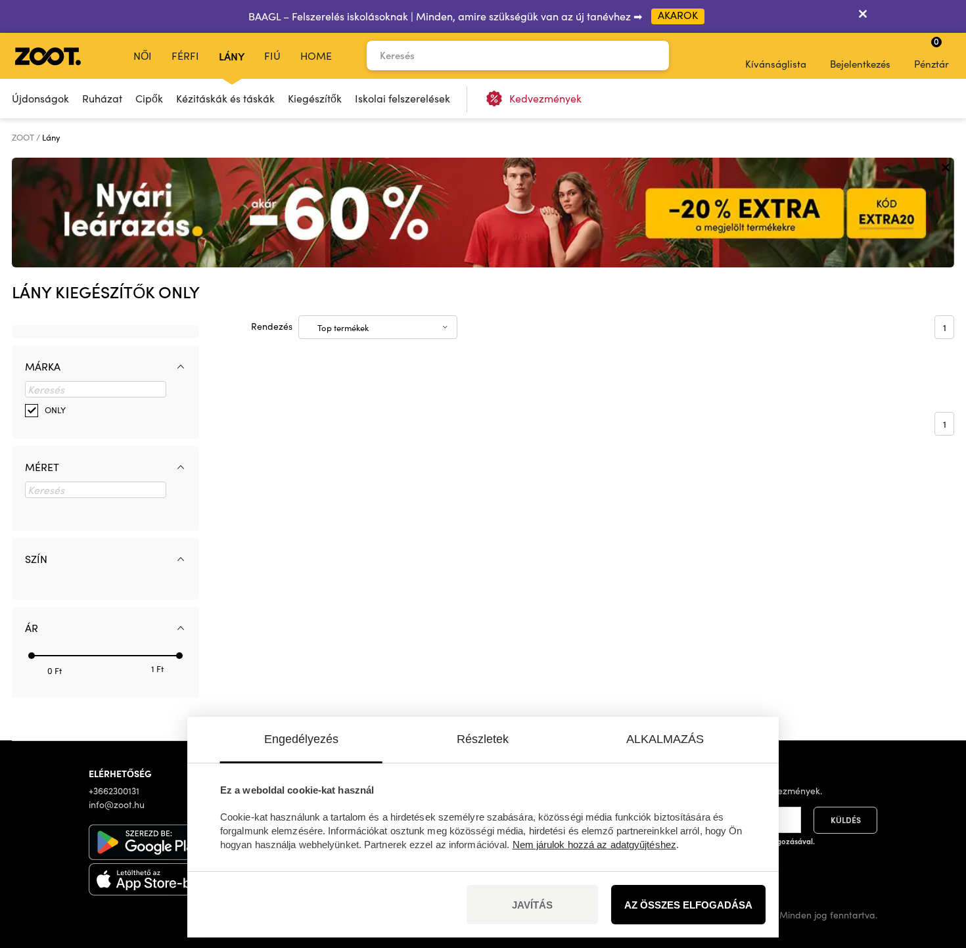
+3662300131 (114, 790)
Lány (231, 56)
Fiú (272, 55)
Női (142, 55)
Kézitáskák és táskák (225, 98)
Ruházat (102, 98)
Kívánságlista (775, 63)
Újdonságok (40, 98)
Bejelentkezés (860, 63)
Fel (933, 868)
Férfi (185, 55)
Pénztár (931, 52)
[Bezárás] (863, 16)
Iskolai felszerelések (402, 98)
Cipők (149, 98)
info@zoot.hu (117, 804)
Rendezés (271, 326)
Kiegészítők (315, 98)
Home (316, 55)
